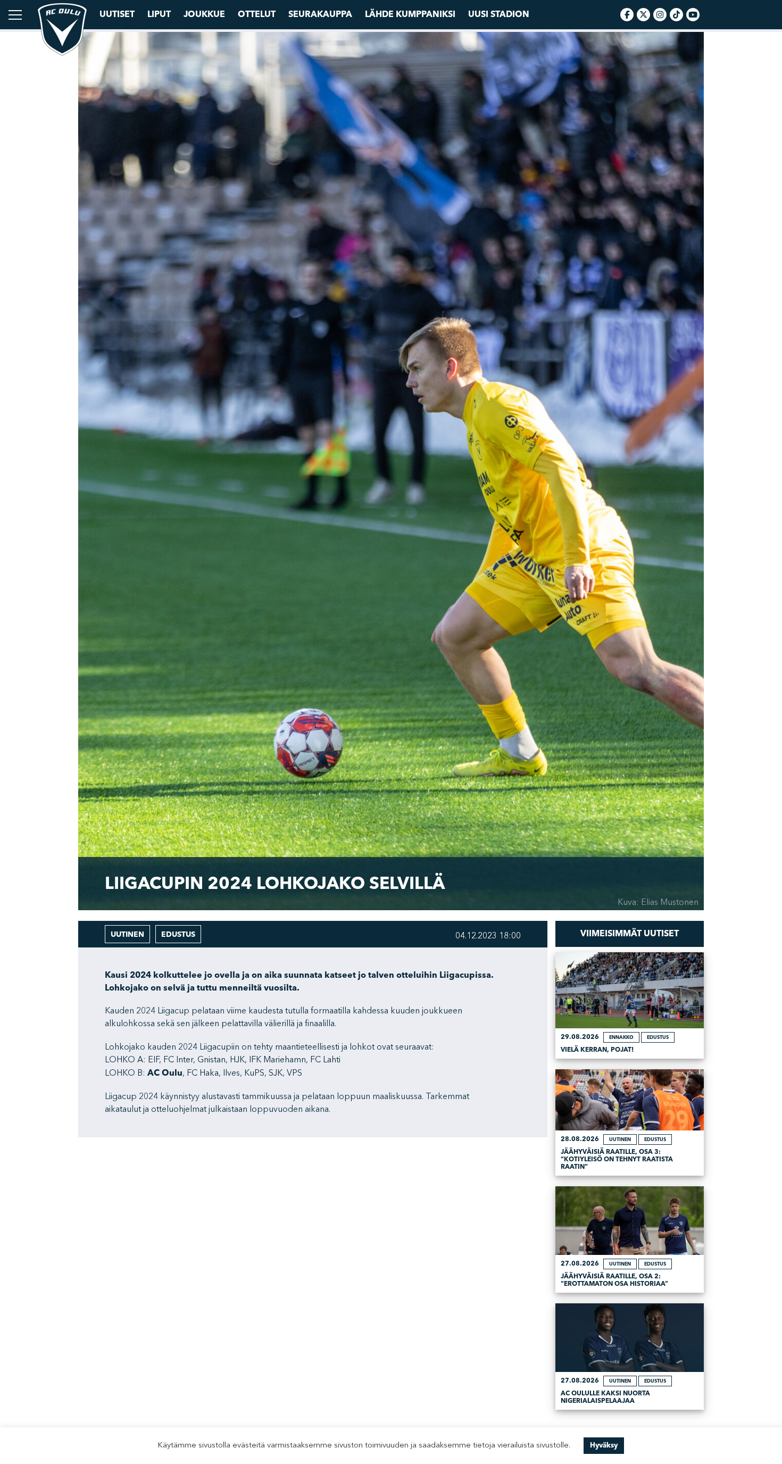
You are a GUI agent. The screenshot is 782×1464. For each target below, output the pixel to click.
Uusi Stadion (498, 14)
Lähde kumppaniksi (410, 14)
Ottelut (257, 14)
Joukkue (204, 14)
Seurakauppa (320, 14)
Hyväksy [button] (604, 1445)
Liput (159, 14)
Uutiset (117, 14)
